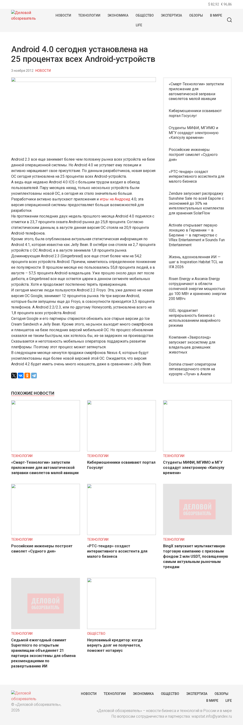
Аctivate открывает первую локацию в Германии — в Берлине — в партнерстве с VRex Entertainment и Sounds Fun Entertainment (197, 235)
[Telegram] (34, 375)
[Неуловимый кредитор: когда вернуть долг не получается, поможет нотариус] (121, 627)
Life (139, 25)
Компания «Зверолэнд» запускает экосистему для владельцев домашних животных (192, 344)
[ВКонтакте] (20, 375)
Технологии (89, 15)
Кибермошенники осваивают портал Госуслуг (195, 113)
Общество (145, 15)
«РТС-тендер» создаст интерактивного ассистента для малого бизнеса (196, 176)
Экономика (117, 15)
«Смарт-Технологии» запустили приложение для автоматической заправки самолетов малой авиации (196, 91)
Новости (63, 15)
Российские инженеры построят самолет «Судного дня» (193, 154)
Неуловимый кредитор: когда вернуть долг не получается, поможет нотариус (115, 645)
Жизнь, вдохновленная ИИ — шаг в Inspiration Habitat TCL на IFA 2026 (196, 262)
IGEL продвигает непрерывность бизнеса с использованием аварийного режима (194, 317)
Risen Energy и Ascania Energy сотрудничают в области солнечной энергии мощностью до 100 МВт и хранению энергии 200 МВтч (197, 288)
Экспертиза (171, 15)
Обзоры (196, 15)
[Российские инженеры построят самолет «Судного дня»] (45, 533)
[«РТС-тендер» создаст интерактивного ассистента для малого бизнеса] (121, 533)
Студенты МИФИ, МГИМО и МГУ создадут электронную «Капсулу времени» (194, 133)
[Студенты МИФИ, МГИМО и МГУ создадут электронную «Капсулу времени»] (197, 450)
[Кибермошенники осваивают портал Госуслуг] (121, 450)
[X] (14, 375)
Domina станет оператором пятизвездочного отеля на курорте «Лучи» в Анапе (192, 369)
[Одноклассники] (27, 375)
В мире (216, 15)
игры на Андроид (115, 199)
